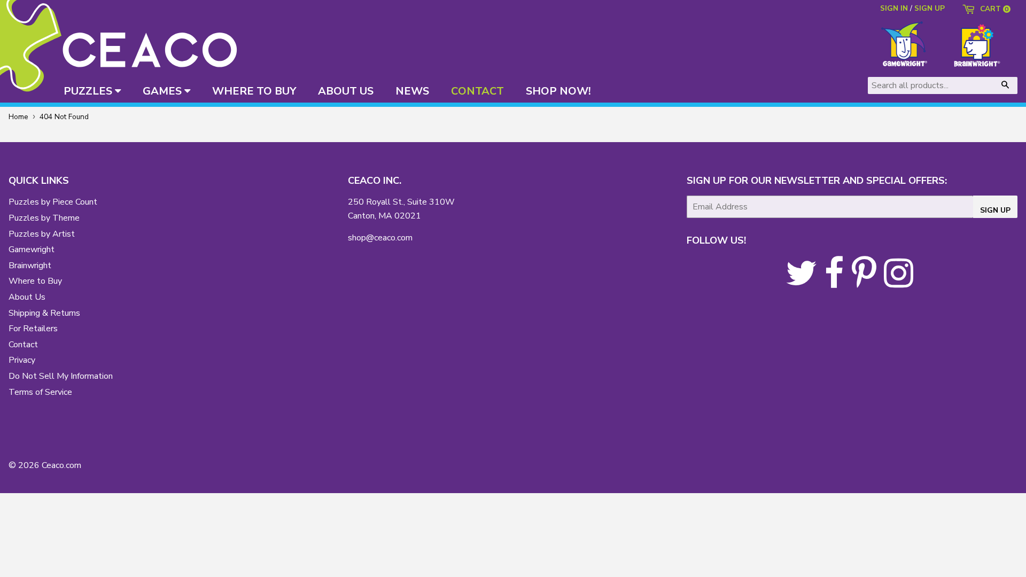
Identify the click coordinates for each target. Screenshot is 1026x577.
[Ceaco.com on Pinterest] (864, 282)
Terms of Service (40, 392)
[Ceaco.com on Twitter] (801, 282)
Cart (993, 9)
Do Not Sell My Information (61, 376)
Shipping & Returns (44, 313)
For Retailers (33, 328)
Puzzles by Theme (44, 218)
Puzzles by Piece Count (53, 202)
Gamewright (32, 249)
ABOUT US (346, 91)
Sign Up (995, 210)
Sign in (894, 8)
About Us (27, 297)
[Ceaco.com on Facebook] (834, 282)
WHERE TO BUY (254, 91)
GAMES (163, 91)
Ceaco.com (61, 465)
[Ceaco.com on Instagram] (898, 282)
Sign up (929, 8)
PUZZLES (89, 91)
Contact (23, 344)
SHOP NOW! (558, 91)
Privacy (22, 360)
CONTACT (477, 91)
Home (18, 117)
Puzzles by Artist (42, 234)
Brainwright (30, 265)
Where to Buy (35, 281)
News (412, 91)
